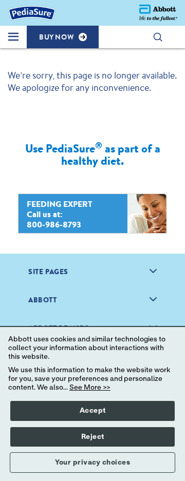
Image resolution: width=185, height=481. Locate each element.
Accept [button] (93, 410)
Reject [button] (92, 436)
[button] (163, 37)
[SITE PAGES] (153, 271)
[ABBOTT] (153, 299)
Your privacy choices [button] (92, 462)
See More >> (89, 387)
